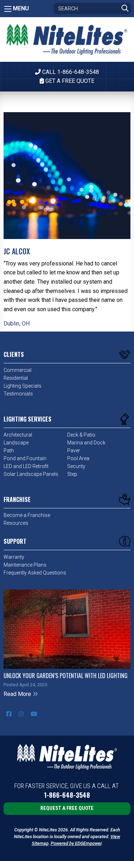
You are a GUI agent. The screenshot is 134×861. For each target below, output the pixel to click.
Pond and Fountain (25, 458)
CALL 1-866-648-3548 (70, 72)
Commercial (17, 370)
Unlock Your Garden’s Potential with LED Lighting (66, 675)
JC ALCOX (17, 251)
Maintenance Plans (25, 565)
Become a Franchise (27, 515)
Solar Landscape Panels (31, 474)
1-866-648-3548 (67, 795)
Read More (18, 694)
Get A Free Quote (69, 81)
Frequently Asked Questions (35, 573)
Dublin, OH (17, 323)
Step (72, 474)
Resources (16, 523)
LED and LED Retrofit (26, 466)
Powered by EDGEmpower (76, 843)
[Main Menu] (7, 9)
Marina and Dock (86, 443)
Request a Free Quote (67, 808)
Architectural (18, 435)
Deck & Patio (81, 435)
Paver (73, 450)
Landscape (16, 443)
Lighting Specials (22, 386)
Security (76, 466)
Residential (16, 378)
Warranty (14, 557)
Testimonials (18, 394)
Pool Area (78, 458)
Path (9, 450)
